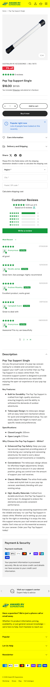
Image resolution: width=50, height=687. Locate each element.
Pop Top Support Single (17, 11)
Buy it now (25, 113)
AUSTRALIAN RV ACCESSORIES (14, 64)
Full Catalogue (29, 681)
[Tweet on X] (10, 155)
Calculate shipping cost (12, 191)
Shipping (16, 90)
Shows (14, 681)
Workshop (5, 681)
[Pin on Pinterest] (20, 155)
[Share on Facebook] (15, 155)
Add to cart (33, 106)
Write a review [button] (25, 230)
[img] (8, 246)
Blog (20, 681)
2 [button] (23, 339)
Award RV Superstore (15, 677)
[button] (40, 3)
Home (4, 11)
